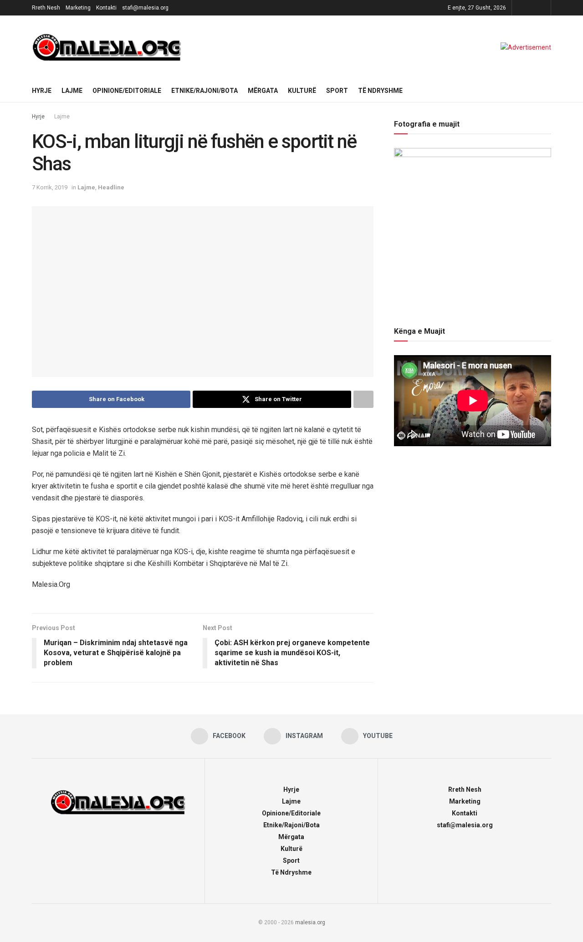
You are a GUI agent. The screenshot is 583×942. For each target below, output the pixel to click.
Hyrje (41, 90)
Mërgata (263, 90)
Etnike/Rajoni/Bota (204, 90)
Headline (111, 187)
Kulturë (302, 90)
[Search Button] (547, 90)
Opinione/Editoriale (126, 90)
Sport (337, 90)
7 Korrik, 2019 (49, 187)
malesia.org (310, 922)
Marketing (78, 8)
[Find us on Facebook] (519, 7)
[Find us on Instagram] (531, 7)
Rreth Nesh (46, 8)
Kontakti (106, 8)
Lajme (71, 90)
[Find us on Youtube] (542, 7)
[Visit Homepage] (107, 47)
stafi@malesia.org (145, 8)
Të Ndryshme (380, 90)
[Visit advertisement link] (526, 47)
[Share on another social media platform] (363, 399)
